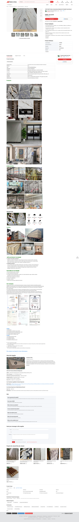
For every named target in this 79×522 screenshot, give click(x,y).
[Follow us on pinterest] (70, 513)
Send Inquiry (52, 18)
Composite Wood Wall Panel (24, 502)
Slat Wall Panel (47, 383)
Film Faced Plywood (28, 383)
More (7, 510)
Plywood (32, 383)
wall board (24, 489)
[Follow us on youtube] (69, 513)
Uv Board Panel (43, 506)
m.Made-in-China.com (41, 517)
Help (56, 4)
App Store (9, 513)
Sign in (71, 2)
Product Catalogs (19, 487)
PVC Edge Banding (17, 384)
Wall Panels (26, 6)
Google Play (14, 513)
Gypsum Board (9, 502)
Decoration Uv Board (63, 506)
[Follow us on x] (66, 513)
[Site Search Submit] (51, 2)
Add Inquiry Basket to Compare (25, 38)
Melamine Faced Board (41, 383)
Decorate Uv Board (10, 508)
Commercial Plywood (21, 383)
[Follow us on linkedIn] (71, 513)
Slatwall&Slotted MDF (43, 491)
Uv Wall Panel (56, 506)
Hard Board (41, 489)
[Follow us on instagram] (67, 513)
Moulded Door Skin (12, 384)
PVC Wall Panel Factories (18, 506)
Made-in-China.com (35, 517)
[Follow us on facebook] (65, 513)
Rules (72, 4)
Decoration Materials (21, 6)
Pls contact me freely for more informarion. (17, 351)
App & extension (61, 4)
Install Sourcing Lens (29, 513)
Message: (10, 434)
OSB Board (35, 383)
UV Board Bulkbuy (17, 508)
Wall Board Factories (27, 506)
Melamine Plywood (15, 383)
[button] (49, 1)
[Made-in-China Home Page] (12, 2)
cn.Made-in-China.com (48, 517)
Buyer (51, 4)
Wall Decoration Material (35, 506)
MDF (7, 491)
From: (11, 429)
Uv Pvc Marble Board (50, 506)
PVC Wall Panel (15, 502)
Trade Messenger (21, 513)
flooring (8, 489)
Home (7, 6)
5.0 (61, 56)
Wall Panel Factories (10, 506)
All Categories (10, 4)
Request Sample (60, 21)
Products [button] (21, 1)
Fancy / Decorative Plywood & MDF (28, 491)
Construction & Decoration (13, 6)
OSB (56, 491)
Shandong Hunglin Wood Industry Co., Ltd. (53, 10)
